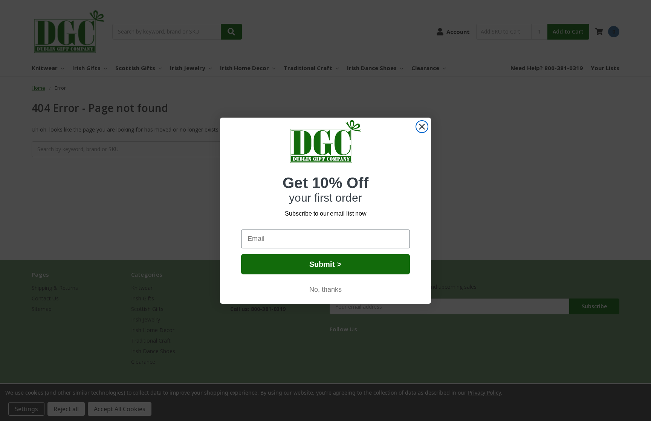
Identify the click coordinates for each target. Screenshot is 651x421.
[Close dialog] (422, 127)
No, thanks (325, 289)
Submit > (325, 264)
